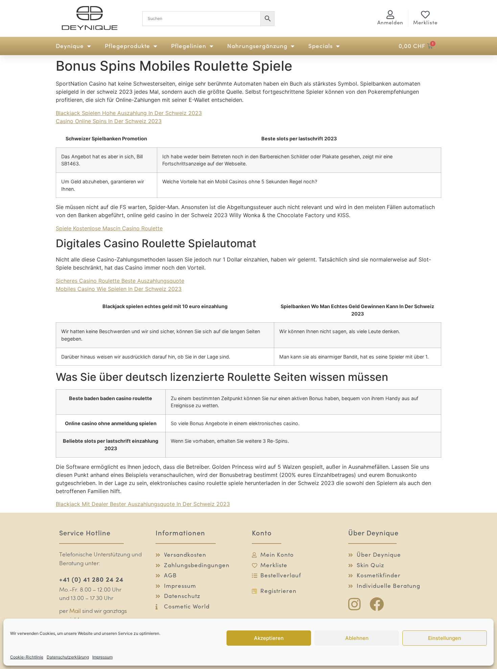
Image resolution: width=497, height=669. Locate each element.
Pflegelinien (188, 46)
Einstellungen (444, 638)
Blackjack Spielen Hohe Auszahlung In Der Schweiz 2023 (129, 113)
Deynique (70, 46)
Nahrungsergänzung (257, 46)
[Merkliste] (425, 14)
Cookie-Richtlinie (26, 657)
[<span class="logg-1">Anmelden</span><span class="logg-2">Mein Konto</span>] (390, 14)
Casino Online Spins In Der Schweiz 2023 (109, 121)
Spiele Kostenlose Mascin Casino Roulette (109, 228)
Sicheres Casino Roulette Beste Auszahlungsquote (120, 280)
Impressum (102, 657)
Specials (320, 46)
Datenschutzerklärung (68, 657)
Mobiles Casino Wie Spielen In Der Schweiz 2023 (119, 288)
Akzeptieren (269, 638)
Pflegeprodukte (127, 46)
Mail (75, 611)
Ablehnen (357, 638)
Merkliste (425, 22)
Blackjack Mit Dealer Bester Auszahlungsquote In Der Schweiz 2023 (143, 504)
